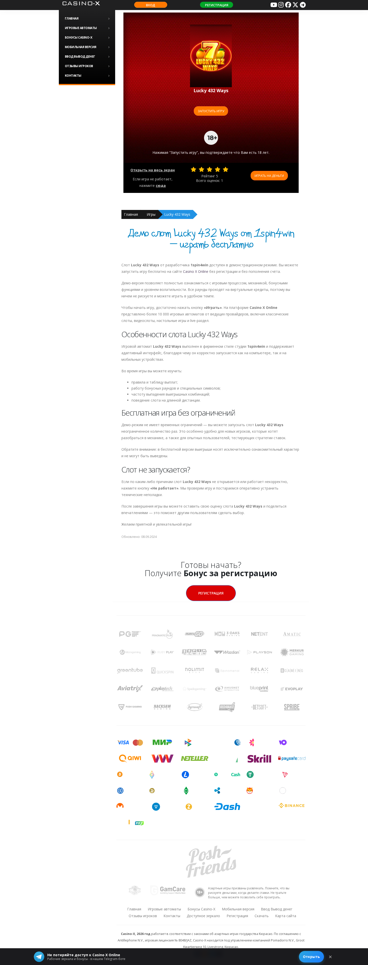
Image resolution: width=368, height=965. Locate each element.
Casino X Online (195, 271)
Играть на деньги (269, 175)
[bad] (193, 169)
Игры (151, 214)
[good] (217, 169)
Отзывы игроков (79, 66)
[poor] (201, 169)
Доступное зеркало (203, 915)
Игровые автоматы (81, 28)
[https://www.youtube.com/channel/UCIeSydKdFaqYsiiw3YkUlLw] (273, 4)
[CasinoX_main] (295, 4)
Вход (150, 5)
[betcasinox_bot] (302, 4)
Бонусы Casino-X (78, 37)
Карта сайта (285, 915)
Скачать (262, 915)
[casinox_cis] (280, 4)
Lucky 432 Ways (177, 214)
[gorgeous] (225, 169)
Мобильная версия (80, 47)
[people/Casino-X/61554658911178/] (288, 4)
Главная (72, 18)
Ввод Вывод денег (80, 56)
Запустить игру (211, 111)
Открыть (311, 956)
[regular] (209, 169)
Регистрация (216, 5)
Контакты (73, 75)
